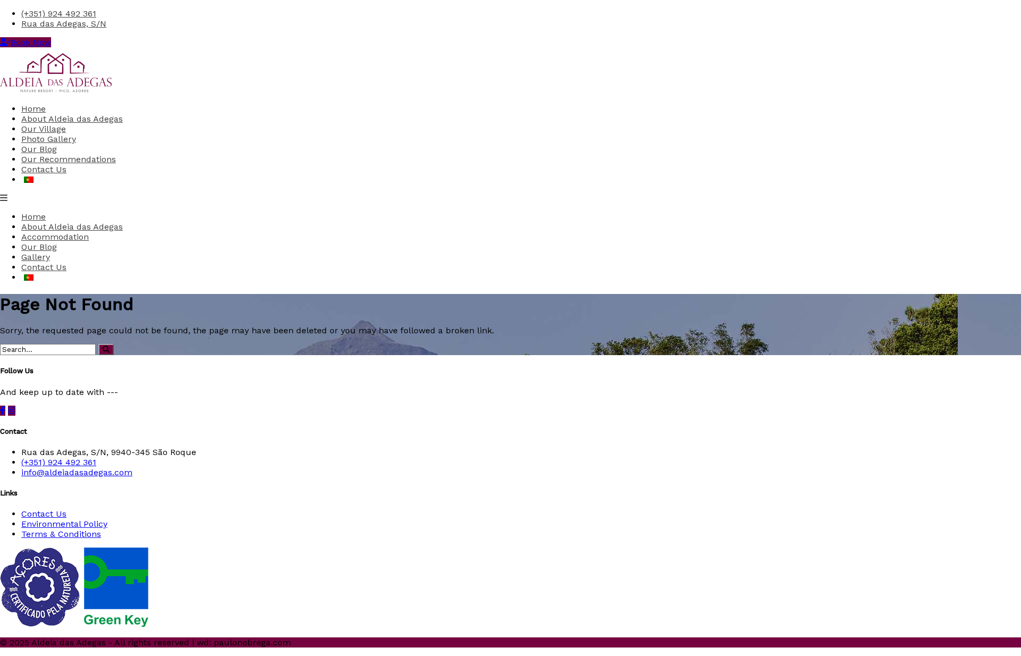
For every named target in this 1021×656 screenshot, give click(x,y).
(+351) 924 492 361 (58, 14)
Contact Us (43, 169)
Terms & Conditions (61, 534)
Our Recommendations (68, 159)
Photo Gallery (48, 139)
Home (33, 109)
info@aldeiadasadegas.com (76, 472)
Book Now (31, 42)
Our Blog (39, 149)
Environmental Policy (64, 524)
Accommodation (55, 237)
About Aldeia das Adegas (72, 119)
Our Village (43, 129)
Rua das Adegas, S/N (63, 24)
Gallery (35, 257)
